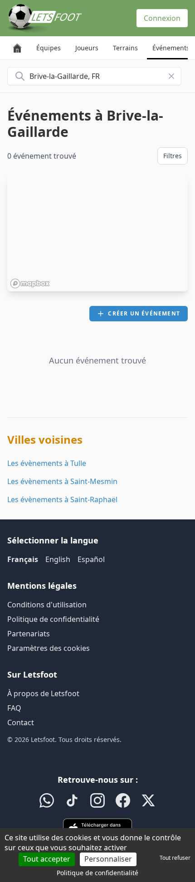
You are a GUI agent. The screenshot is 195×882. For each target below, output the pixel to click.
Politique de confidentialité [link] (97, 872)
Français (22, 559)
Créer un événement (144, 313)
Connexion (162, 18)
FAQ (14, 708)
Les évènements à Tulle (46, 463)
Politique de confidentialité (53, 619)
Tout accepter (46, 859)
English (57, 559)
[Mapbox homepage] (30, 283)
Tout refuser (175, 858)
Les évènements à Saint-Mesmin (62, 481)
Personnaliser (108, 859)
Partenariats (28, 634)
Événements (171, 48)
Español (91, 559)
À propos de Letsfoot (43, 693)
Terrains (125, 48)
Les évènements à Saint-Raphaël (62, 499)
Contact (20, 722)
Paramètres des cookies (48, 648)
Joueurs (86, 48)
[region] (97, 233)
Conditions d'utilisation (47, 605)
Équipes (48, 48)
